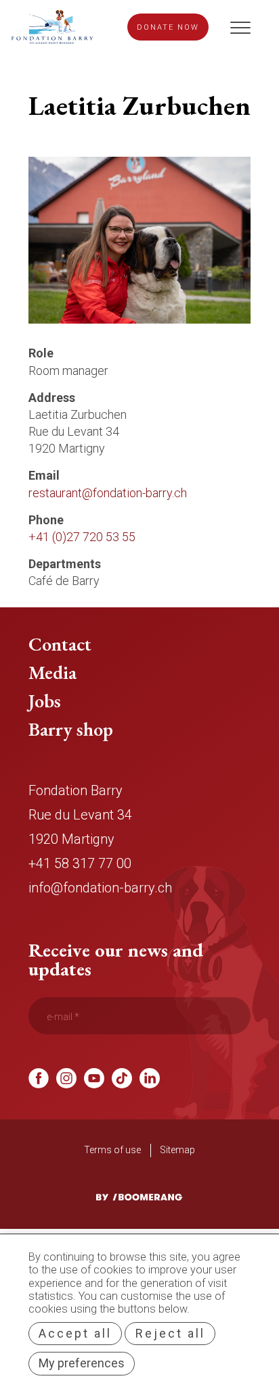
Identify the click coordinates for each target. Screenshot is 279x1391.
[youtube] (94, 1084)
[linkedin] (150, 1084)
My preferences (82, 1363)
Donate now (168, 27)
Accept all (75, 1333)
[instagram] (66, 1084)
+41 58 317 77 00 (79, 863)
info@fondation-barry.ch (100, 888)
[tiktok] (122, 1084)
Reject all (170, 1333)
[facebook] (38, 1084)
